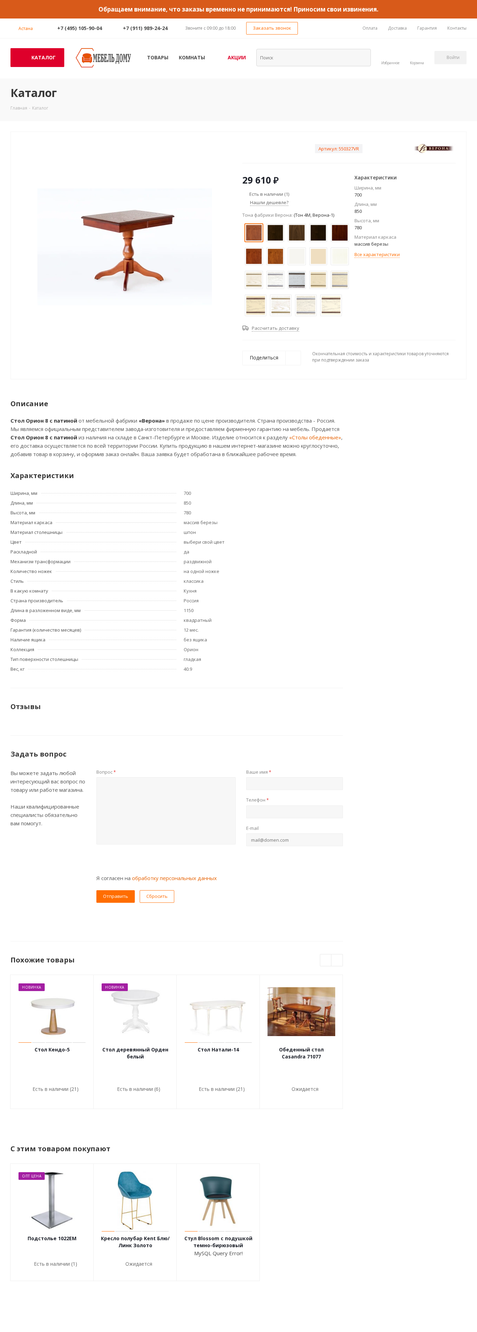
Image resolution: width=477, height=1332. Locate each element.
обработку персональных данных (174, 878)
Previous (326, 960)
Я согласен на (156, 878)
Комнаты (192, 57)
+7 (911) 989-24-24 (145, 28)
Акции (237, 57)
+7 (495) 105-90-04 (79, 28)
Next (337, 960)
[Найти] (361, 57)
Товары (157, 57)
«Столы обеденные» (315, 437)
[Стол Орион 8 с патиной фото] (124, 246)
